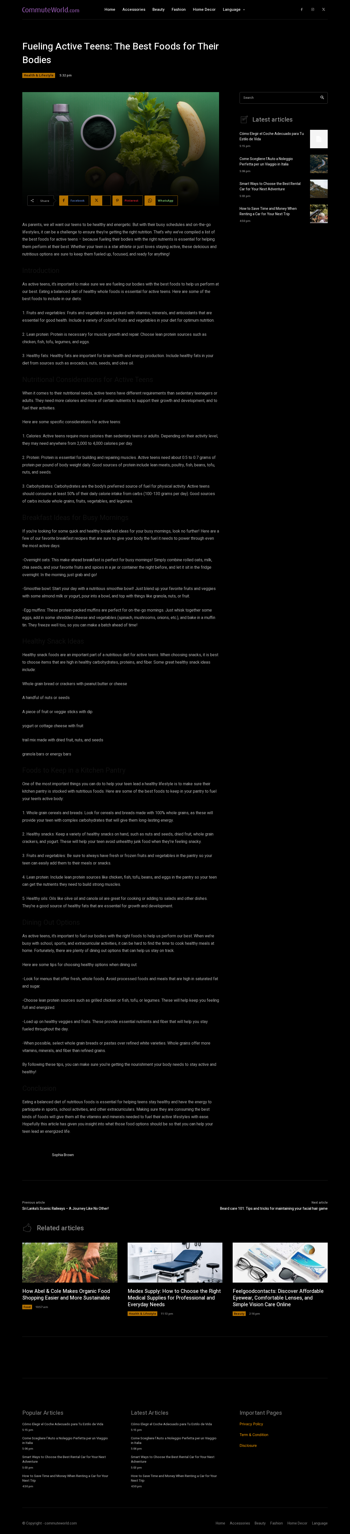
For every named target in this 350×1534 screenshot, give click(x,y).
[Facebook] (301, 9)
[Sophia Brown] (34, 1156)
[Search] (322, 98)
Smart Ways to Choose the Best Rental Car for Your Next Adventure (270, 186)
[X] (323, 9)
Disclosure (248, 1445)
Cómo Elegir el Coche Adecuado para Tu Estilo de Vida (62, 1424)
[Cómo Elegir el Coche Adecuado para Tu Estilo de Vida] (319, 139)
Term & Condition (254, 1434)
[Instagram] (312, 9)
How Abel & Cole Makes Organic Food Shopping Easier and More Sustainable (66, 1294)
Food (27, 1307)
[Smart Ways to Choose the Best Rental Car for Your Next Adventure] (319, 189)
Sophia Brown (63, 1155)
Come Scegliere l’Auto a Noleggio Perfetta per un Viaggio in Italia (266, 161)
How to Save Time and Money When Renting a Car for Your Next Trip (268, 211)
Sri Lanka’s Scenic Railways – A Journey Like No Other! (65, 1208)
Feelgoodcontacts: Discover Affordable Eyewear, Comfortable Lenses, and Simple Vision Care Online (278, 1297)
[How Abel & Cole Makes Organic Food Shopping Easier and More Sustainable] (69, 1263)
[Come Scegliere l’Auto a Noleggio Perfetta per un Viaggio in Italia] (319, 164)
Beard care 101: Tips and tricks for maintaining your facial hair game (274, 1208)
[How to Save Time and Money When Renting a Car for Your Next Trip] (319, 213)
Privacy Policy (251, 1424)
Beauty (239, 1313)
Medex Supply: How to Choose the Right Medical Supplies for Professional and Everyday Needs (174, 1297)
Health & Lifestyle (39, 75)
